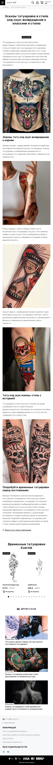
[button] (8, 596)
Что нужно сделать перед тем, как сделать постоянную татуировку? (24, 643)
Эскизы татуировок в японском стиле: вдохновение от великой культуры (21, 675)
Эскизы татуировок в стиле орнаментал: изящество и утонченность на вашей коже (23, 708)
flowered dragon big (11, 585)
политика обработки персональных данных (21, 735)
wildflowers (32, 585)
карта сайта (8, 738)
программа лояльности (12, 742)
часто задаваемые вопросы (15, 731)
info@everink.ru (12, 719)
